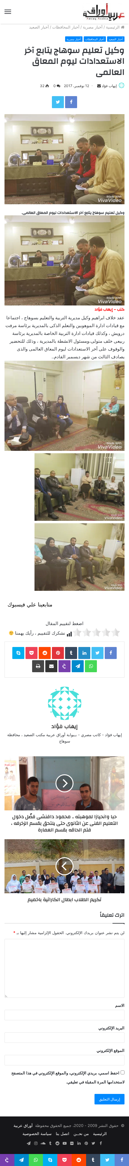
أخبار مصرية (93, 27)
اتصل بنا (62, 1133)
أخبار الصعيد (39, 27)
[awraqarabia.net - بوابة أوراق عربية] (103, 12)
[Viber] (64, 666)
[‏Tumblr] (71, 653)
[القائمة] (7, 11)
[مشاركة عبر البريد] (51, 666)
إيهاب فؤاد (109, 86)
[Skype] (18, 653)
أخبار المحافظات (66, 27)
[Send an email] (99, 86)
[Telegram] (78, 666)
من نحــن (81, 1133)
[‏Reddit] (45, 653)
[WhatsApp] (91, 666)
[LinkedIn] (84, 653)
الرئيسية (113, 27)
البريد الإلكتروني (111, 1027)
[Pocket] (32, 653)
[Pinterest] (58, 653)
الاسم (119, 1005)
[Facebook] (71, 102)
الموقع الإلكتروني (110, 1050)
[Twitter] (58, 102)
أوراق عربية (23, 1125)
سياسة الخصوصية (37, 1133)
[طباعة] (38, 666)
